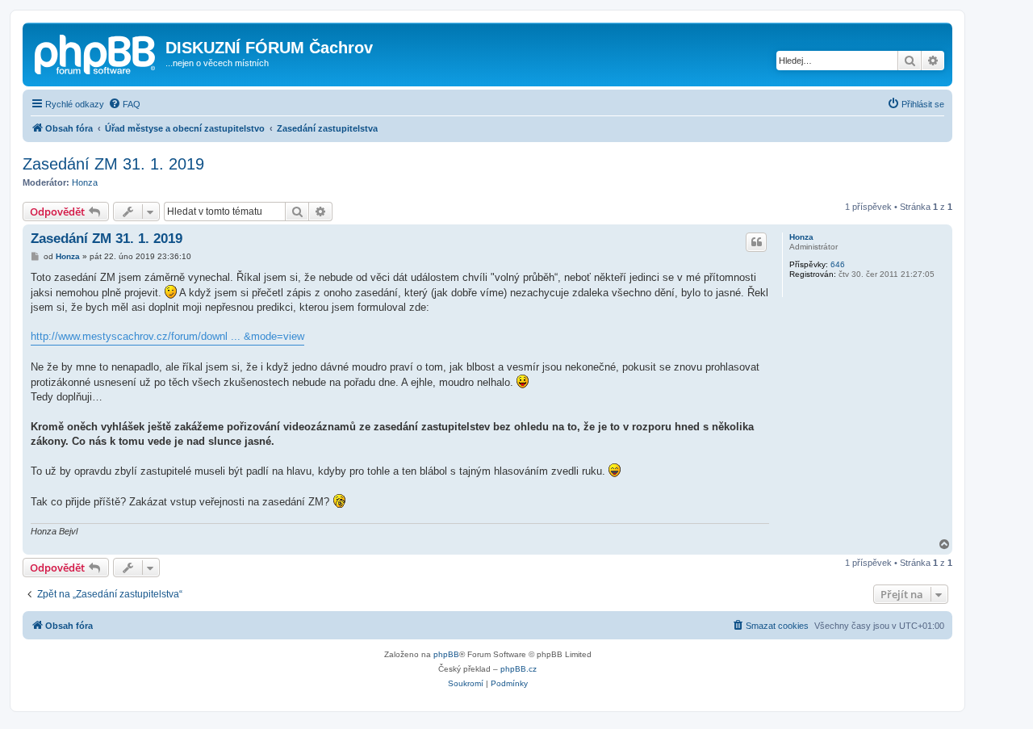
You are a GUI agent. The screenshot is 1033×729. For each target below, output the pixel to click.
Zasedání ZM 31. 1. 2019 (113, 164)
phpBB (446, 654)
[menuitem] (124, 104)
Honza (85, 182)
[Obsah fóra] (96, 52)
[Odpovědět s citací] (756, 242)
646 (837, 264)
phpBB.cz (518, 668)
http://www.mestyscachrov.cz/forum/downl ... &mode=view (167, 336)
